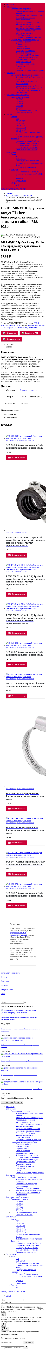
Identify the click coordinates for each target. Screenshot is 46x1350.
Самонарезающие (23, 66)
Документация (7, 989)
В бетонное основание (25, 64)
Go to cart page (7, 1102)
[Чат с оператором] (3, 1325)
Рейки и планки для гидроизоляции (24, 45)
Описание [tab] (10, 345)
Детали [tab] (9, 347)
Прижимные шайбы (24, 112)
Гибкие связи (21, 92)
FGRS (36, 323)
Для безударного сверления (27, 161)
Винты (14, 117)
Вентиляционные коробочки (28, 90)
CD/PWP (19, 99)
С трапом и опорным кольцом (28, 37)
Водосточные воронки (21, 9)
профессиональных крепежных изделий (18, 934)
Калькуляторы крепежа (10, 973)
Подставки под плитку (25, 59)
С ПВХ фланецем (23, 35)
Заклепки (15, 139)
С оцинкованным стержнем (27, 143)
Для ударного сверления (26, 167)
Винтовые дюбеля (23, 42)
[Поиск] (2, 1305)
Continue (18, 1102)
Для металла (11, 114)
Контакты (5, 981)
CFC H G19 (20, 125)
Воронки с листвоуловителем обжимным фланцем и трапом (28, 27)
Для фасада (10, 73)
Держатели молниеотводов (27, 57)
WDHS (19, 134)
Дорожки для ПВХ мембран (27, 55)
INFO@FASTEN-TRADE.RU (13, 189)
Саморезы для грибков (25, 51)
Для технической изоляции (17, 95)
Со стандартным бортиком (27, 145)
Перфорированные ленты (26, 110)
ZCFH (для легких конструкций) (29, 136)
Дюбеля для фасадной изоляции (25, 75)
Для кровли (11, 7)
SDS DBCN (21, 159)
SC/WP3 (19, 108)
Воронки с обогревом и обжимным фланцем (25, 32)
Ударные (19, 178)
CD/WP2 (19, 101)
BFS (17, 119)
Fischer (31, 325)
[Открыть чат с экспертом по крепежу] (5, 1329)
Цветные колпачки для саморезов (30, 70)
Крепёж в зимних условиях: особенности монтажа (19, 1075)
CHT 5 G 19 (21, 130)
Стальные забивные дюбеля (27, 86)
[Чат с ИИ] (3, 1314)
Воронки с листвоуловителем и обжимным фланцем (29, 23)
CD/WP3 (19, 103)
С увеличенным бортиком (27, 148)
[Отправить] (26, 1347)
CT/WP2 (19, 106)
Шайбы (19, 68)
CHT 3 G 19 (21, 128)
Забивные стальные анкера (27, 53)
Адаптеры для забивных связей (29, 88)
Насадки (14, 170)
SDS (17, 156)
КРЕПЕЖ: (10, 4)
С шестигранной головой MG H (29, 174)
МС (17, 185)
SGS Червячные (11, 440)
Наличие (4, 985)
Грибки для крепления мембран (25, 40)
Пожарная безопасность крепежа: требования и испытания (22, 1061)
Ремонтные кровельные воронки (29, 15)
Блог (3, 994)
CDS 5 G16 (20, 123)
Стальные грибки (23, 48)
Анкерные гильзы (23, 62)
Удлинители (21, 181)
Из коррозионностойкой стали (28, 141)
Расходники (11, 152)
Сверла (14, 183)
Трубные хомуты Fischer (11, 325)
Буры (13, 154)
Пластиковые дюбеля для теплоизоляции (26, 82)
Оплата (4, 977)
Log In (8, 1296)
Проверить (29, 1342)
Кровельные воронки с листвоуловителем (25, 19)
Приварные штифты (20, 97)
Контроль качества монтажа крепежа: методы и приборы (21, 1089)
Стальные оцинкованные (26, 150)
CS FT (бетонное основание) (28, 132)
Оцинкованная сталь (28, 390)
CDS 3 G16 (20, 121)
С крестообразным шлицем (27, 172)
